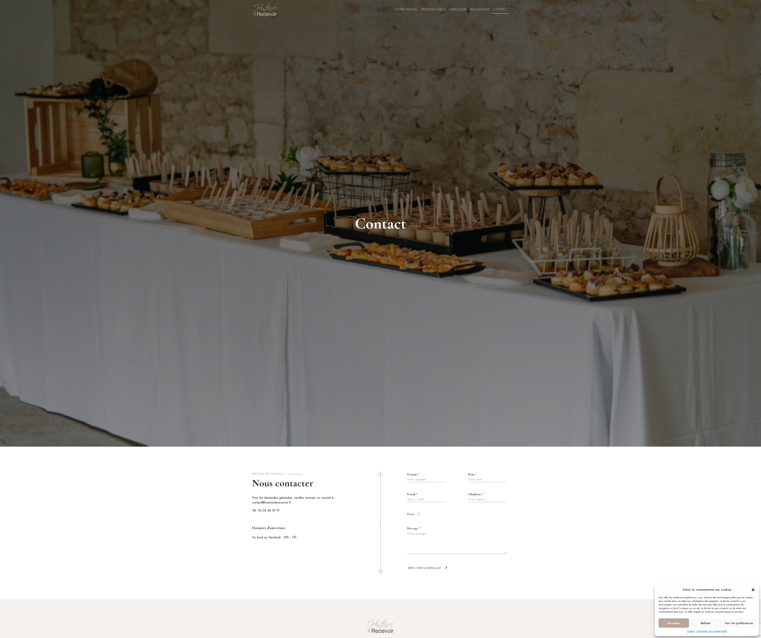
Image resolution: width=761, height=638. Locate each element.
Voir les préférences (739, 623)
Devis (410, 514)
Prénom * (413, 474)
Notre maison (406, 9)
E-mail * (412, 494)
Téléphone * (475, 494)
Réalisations (479, 9)
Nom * (472, 474)
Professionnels (433, 9)
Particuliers (458, 9)
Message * (413, 528)
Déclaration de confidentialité (712, 631)
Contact (500, 9)
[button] (753, 590)
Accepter (673, 623)
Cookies (691, 631)
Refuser (706, 623)
